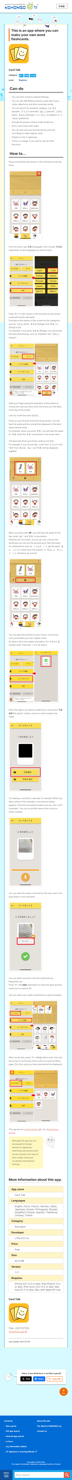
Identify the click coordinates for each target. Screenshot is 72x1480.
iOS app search (13, 1431)
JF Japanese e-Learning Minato (20, 1451)
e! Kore (9, 1441)
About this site (43, 1421)
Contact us (42, 1431)
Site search (11, 1426)
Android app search (15, 1436)
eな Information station (16, 1446)
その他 (33, 75)
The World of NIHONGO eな (49, 1426)
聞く (21, 75)
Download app (16, 1331)
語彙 (26, 75)
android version (31, 1129)
